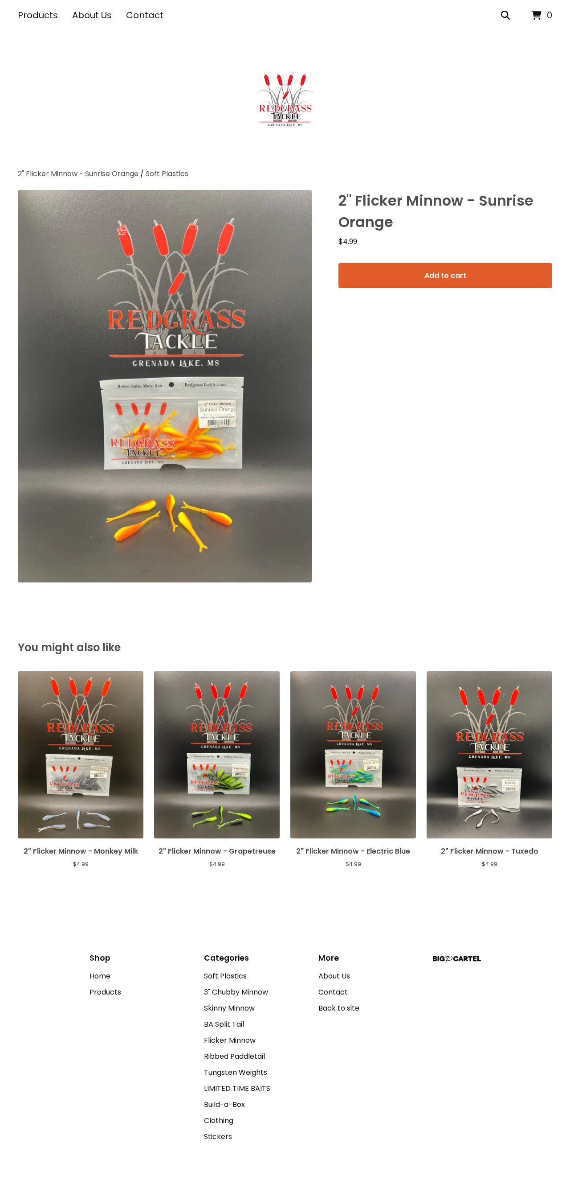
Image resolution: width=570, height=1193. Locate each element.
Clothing (218, 1120)
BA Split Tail (224, 1024)
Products (38, 15)
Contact (144, 15)
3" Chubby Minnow (236, 992)
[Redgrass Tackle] (285, 100)
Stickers (218, 1136)
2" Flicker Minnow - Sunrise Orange (78, 174)
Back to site (338, 1008)
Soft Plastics (167, 174)
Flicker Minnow (230, 1040)
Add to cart (445, 275)
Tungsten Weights (235, 1072)
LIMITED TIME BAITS (237, 1088)
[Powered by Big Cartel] (457, 958)
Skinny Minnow (229, 1008)
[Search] (505, 15)
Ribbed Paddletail (234, 1056)
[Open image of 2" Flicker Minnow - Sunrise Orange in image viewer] (165, 386)
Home (100, 976)
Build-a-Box (224, 1104)
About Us (92, 15)
